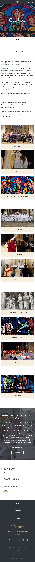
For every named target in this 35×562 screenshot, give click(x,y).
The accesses (7, 472)
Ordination (17, 363)
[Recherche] (28, 2)
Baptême (17, 171)
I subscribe (17, 534)
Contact (17, 550)
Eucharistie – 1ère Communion (17, 196)
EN (32, 2)
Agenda (17, 510)
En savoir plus (17, 452)
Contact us (6, 490)
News (17, 503)
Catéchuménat (17, 146)
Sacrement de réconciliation (17, 312)
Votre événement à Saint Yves (18, 416)
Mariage (17, 280)
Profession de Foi (17, 229)
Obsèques (17, 396)
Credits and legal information (17, 547)
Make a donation (17, 553)
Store (17, 518)
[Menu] (2, 2)
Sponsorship (17, 556)
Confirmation (17, 254)
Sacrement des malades (17, 337)
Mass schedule (7, 482)
